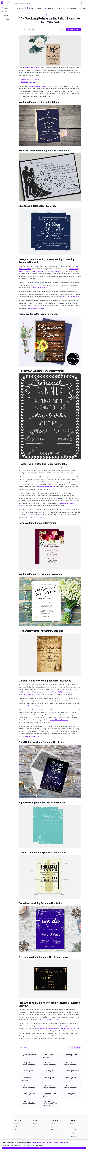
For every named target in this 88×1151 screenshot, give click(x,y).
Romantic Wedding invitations (49, 1019)
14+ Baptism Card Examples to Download (70, 1086)
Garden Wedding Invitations (59, 720)
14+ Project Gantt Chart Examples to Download (29, 1063)
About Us (72, 1123)
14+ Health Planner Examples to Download (70, 1063)
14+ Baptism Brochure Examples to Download (28, 1094)
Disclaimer (73, 1133)
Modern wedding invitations (70, 296)
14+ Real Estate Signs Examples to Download (70, 1055)
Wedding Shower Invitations (30, 79)
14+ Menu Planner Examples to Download (28, 1070)
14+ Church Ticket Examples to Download (70, 1094)
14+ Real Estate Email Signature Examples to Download (49, 1094)
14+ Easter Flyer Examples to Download (28, 1086)
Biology (35, 1127)
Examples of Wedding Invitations (38, 86)
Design (35, 14)
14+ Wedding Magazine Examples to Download (29, 1102)
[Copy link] (20, 29)
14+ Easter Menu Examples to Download (49, 1086)
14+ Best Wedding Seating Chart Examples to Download (50, 1103)
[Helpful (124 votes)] (57, 29)
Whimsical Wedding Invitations (30, 694)
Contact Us (73, 1136)
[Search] (81, 3)
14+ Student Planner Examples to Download (49, 1070)
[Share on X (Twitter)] (24, 29)
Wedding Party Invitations (32, 67)
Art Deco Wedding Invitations (66, 1028)
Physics (35, 1123)
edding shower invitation (40, 287)
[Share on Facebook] (28, 29)
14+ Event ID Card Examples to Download (49, 1063)
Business (54, 1127)
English (16, 1123)
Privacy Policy (74, 1127)
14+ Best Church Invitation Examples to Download (49, 1055)
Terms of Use (74, 1130)
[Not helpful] (62, 29)
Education (54, 1130)
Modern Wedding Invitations (61, 692)
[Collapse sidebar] (9, 2)
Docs (34, 1130)
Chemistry (17, 1130)
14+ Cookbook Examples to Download (29, 1055)
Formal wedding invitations (36, 706)
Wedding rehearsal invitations (34, 517)
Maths (16, 1127)
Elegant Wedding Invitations (46, 1028)
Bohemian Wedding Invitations (45, 487)
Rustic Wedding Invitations (34, 271)
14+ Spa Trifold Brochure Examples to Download (71, 1070)
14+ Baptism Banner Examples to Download (70, 1078)
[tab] (19, 8)
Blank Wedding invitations (36, 308)
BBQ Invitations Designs (28, 82)
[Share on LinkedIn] (32, 29)
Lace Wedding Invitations (52, 271)
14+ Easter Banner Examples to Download (49, 1078)
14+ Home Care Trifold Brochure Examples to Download (28, 1078)
